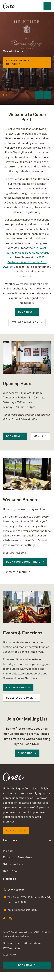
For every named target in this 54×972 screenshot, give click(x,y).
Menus (8, 851)
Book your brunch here (23, 562)
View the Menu (16, 572)
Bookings (10, 871)
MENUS (38, 436)
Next (47, 95)
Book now (25, 965)
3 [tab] (9, 95)
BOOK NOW (25, 311)
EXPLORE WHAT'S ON (25, 322)
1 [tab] (3, 95)
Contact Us (14, 830)
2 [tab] (6, 95)
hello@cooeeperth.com (22, 910)
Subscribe (25, 753)
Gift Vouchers (13, 864)
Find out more (16, 687)
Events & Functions (18, 857)
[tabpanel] (27, 58)
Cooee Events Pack (19, 697)
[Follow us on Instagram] (10, 918)
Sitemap (8, 943)
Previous (39, 95)
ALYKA (13, 955)
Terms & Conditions (29, 943)
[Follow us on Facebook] (4, 918)
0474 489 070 (16, 890)
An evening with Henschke (18, 62)
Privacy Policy (11, 948)
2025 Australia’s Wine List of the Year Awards (24, 262)
